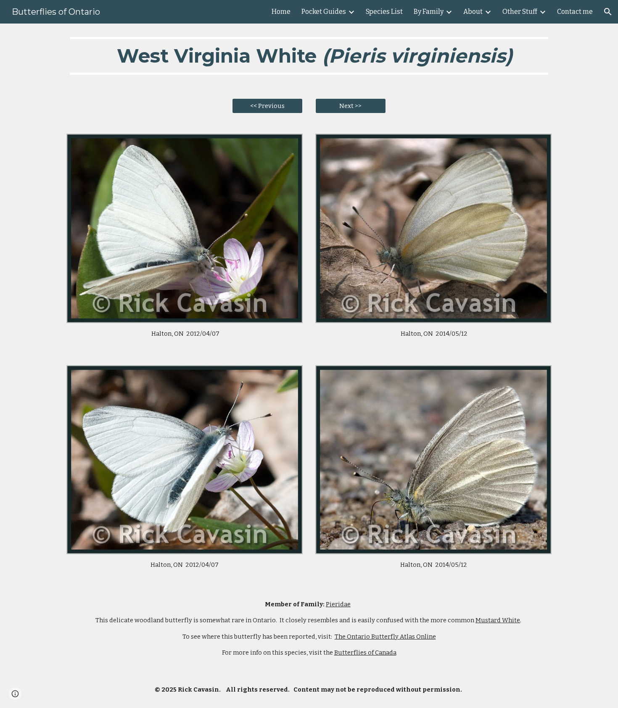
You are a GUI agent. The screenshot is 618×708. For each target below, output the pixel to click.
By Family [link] (429, 12)
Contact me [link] (575, 12)
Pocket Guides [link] (323, 12)
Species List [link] (384, 12)
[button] (608, 12)
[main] (309, 56)
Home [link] (281, 12)
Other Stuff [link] (519, 12)
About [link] (473, 12)
